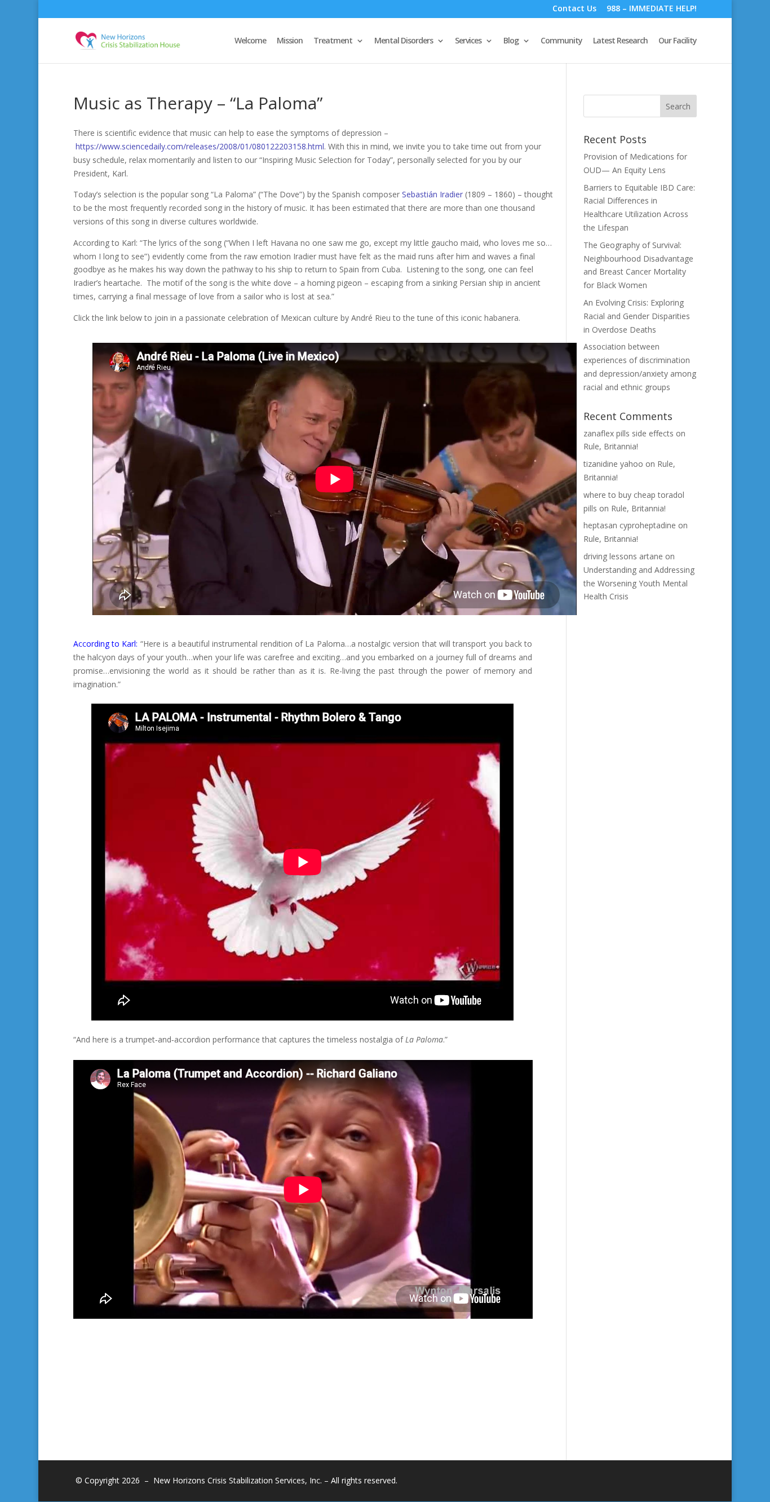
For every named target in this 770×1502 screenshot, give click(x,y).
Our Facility (677, 41)
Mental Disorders (403, 41)
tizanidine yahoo (613, 463)
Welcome (250, 41)
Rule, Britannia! (610, 446)
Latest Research (620, 41)
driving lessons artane (623, 556)
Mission (290, 41)
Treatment (332, 41)
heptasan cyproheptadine (629, 525)
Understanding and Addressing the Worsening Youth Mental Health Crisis (638, 583)
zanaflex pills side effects (628, 433)
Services (468, 41)
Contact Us (574, 9)
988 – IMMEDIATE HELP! (652, 9)
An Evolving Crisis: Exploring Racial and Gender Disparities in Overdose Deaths (636, 316)
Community (561, 41)
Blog (511, 41)
